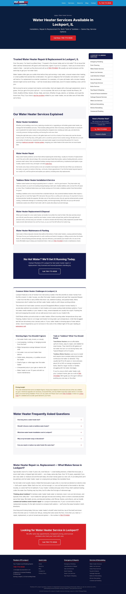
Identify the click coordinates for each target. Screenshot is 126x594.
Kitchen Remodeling (96, 107)
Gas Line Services (95, 79)
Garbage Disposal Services (98, 97)
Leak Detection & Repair (97, 76)
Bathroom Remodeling (97, 104)
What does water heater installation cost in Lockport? (34, 432)
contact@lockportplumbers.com (21, 569)
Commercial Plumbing (96, 111)
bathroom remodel (27, 142)
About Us (80, 3)
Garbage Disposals (95, 573)
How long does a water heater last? (28, 419)
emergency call (21, 326)
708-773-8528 (106, 3)
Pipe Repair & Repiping (97, 90)
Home (63, 3)
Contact (93, 3)
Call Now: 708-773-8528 (63, 38)
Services (71, 3)
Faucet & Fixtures (94, 571)
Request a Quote (101, 134)
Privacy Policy (42, 573)
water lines (48, 163)
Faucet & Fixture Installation (98, 93)
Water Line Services (96, 100)
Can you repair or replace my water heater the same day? (35, 445)
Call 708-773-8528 (49, 271)
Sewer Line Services (96, 72)
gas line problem (39, 95)
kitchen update (39, 142)
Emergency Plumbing (96, 61)
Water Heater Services (97, 68)
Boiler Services (94, 86)
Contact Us (42, 571)
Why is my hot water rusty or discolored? (30, 438)
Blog (86, 3)
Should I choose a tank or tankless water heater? (33, 426)
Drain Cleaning (94, 65)
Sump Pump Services (96, 83)
